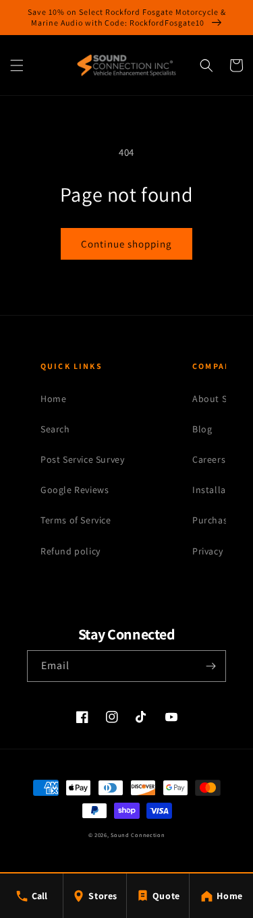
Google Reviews (74, 490)
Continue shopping (126, 243)
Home (53, 399)
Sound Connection (138, 834)
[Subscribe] (210, 666)
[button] (17, 65)
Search (55, 429)
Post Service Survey (82, 459)
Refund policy (70, 551)
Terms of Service (75, 520)
